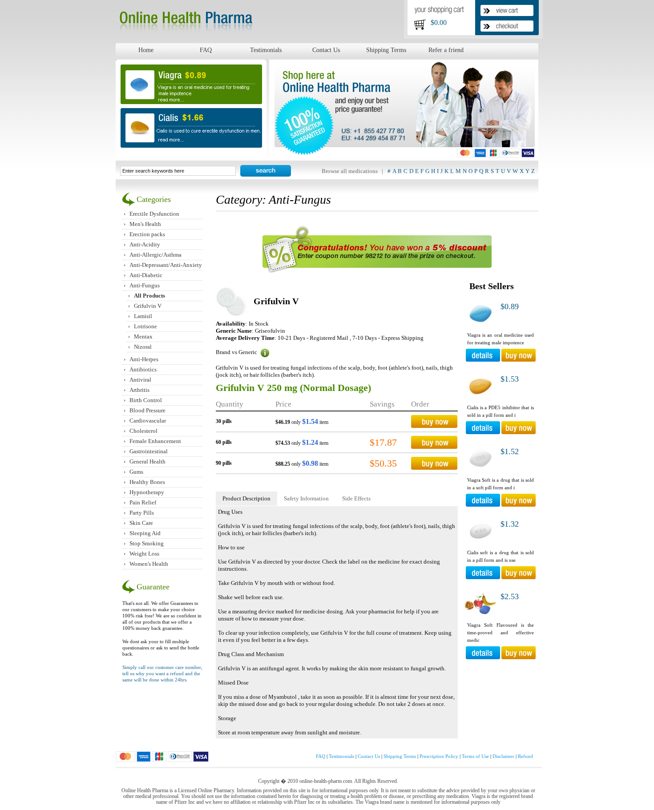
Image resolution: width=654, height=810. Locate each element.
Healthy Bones (147, 482)
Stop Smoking (146, 543)
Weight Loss (144, 553)
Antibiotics (143, 369)
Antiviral (140, 379)
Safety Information (306, 498)
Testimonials (266, 49)
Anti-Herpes (143, 359)
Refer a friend (446, 49)
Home (145, 49)
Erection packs (147, 234)
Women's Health (148, 563)
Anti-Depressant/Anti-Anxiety (165, 265)
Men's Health (145, 224)
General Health (147, 461)
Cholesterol (143, 430)
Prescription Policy (439, 756)
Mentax (143, 336)
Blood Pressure (147, 410)
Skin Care (141, 523)
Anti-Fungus (144, 285)
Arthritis (139, 390)
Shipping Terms (386, 49)
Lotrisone (145, 326)
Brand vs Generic (237, 352)
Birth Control (145, 400)
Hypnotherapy (146, 492)
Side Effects (356, 498)
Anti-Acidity (144, 244)
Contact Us (326, 49)
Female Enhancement (155, 441)
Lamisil (143, 316)
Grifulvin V (147, 305)
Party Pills (141, 512)
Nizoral (143, 346)
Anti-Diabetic (145, 275)
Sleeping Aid (145, 533)
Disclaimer (503, 756)
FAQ (206, 49)
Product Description (246, 498)
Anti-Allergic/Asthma (155, 254)
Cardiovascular (147, 420)
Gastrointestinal (148, 451)
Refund (525, 756)
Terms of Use (475, 756)
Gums (136, 471)
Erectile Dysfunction (154, 213)
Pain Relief (142, 502)
